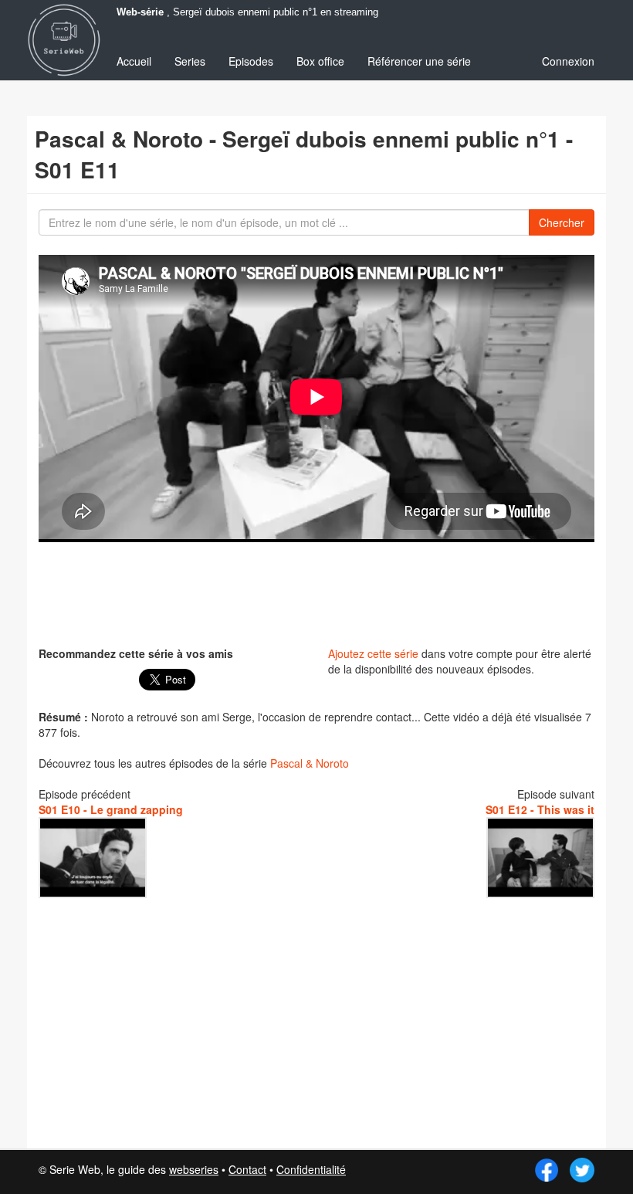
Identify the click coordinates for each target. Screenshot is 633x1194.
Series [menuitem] (189, 61)
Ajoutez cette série (373, 653)
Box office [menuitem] (320, 61)
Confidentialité (311, 1169)
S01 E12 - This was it (540, 809)
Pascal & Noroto (309, 763)
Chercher (561, 222)
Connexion (568, 61)
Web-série (140, 12)
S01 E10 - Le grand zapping (111, 809)
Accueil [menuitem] (134, 61)
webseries (193, 1169)
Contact (247, 1169)
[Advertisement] (320, 592)
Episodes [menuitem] (250, 61)
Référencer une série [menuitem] (419, 61)
